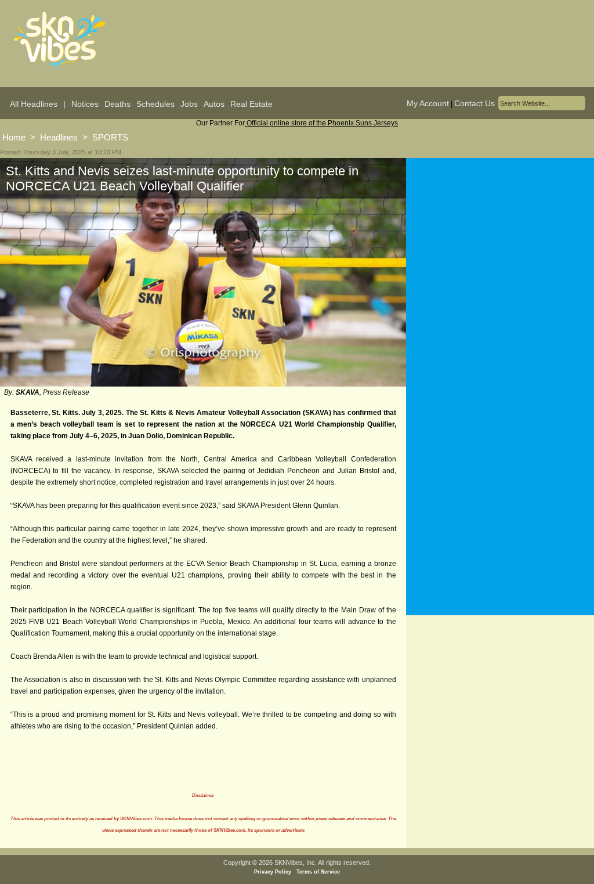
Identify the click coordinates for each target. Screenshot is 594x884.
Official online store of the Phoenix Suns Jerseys (321, 123)
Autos (214, 104)
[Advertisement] (500, 272)
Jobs (189, 104)
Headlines (59, 137)
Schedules (155, 104)
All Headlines (33, 104)
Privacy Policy (272, 872)
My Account (428, 103)
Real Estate (251, 104)
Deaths (117, 104)
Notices (85, 104)
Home (14, 137)
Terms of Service (318, 872)
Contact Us (474, 103)
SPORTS (110, 137)
